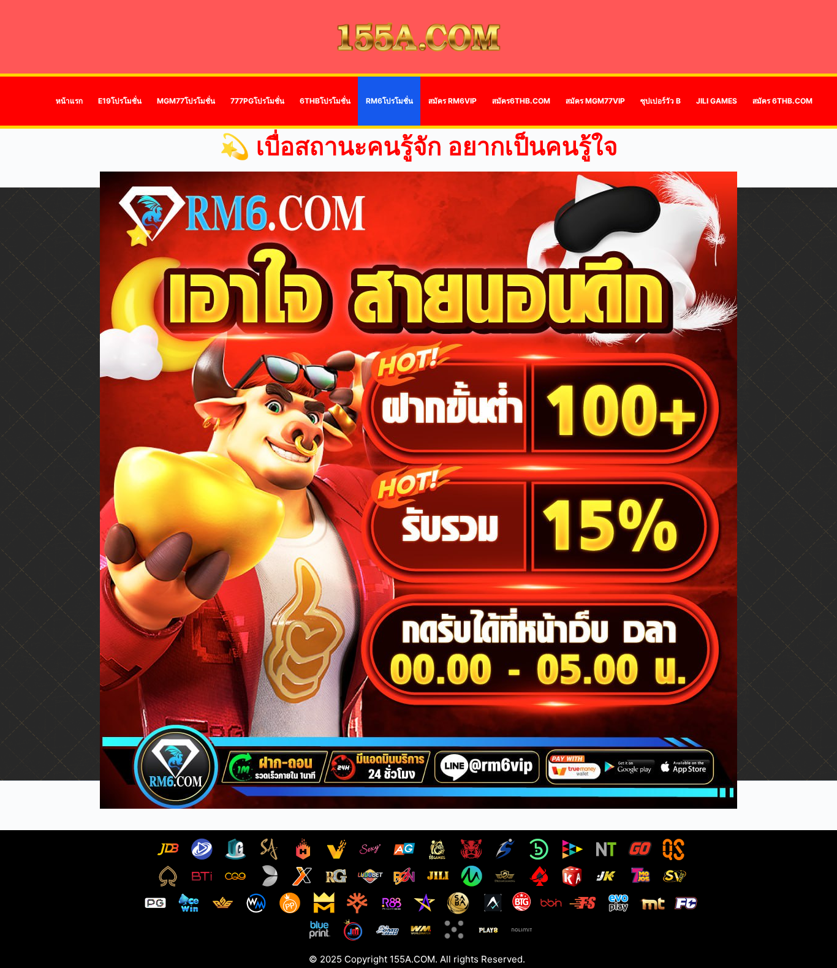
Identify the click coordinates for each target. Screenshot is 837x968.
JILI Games (716, 100)
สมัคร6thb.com (521, 100)
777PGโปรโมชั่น (257, 100)
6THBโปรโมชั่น (325, 100)
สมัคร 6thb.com (782, 100)
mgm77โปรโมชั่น (186, 100)
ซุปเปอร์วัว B (660, 100)
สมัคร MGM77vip (595, 100)
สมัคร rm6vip (452, 100)
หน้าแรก (69, 100)
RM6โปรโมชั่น (389, 100)
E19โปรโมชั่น (120, 100)
